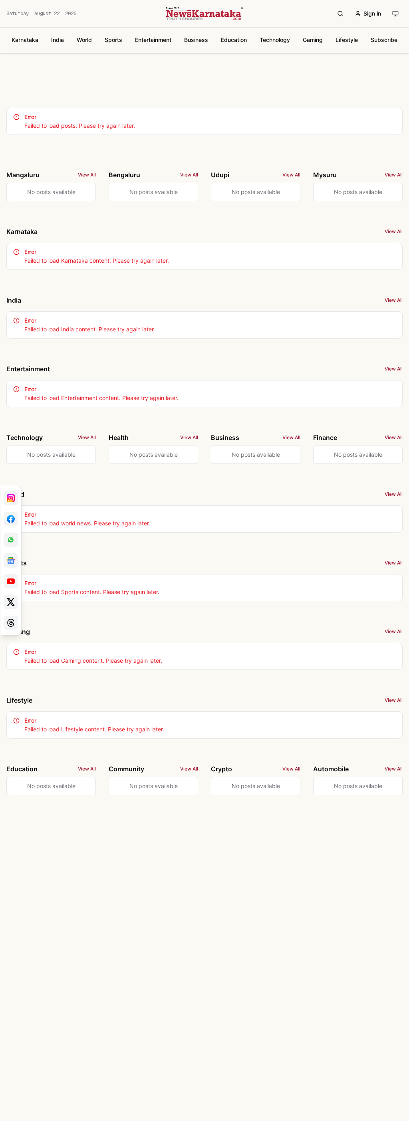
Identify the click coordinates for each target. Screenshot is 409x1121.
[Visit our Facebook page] (11, 519)
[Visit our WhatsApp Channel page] (11, 540)
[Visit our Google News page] (11, 560)
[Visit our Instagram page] (11, 498)
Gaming (313, 39)
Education (234, 39)
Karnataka (25, 39)
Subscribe (384, 39)
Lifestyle (347, 39)
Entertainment (153, 39)
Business (196, 39)
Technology (275, 39)
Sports (113, 39)
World (84, 39)
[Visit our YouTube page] (11, 581)
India (57, 39)
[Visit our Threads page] (11, 623)
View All (87, 175)
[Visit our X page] (11, 602)
